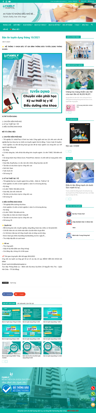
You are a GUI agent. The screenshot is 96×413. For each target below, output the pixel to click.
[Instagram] (6, 1)
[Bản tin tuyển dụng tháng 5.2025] (11, 330)
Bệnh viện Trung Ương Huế (81, 235)
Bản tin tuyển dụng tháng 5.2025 (10, 339)
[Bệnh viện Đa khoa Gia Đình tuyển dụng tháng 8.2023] (32, 347)
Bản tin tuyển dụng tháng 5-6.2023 (52, 356)
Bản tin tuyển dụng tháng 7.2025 (52, 322)
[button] (92, 25)
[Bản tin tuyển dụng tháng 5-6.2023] (52, 347)
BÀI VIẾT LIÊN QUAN (9, 303)
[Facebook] (3, 1)
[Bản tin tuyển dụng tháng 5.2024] (52, 330)
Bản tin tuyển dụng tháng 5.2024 (52, 339)
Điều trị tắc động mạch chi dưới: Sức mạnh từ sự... (79, 186)
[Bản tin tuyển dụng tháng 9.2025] (32, 313)
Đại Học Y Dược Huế (78, 214)
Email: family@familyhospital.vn (59, 1)
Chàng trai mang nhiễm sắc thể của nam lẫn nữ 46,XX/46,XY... (79, 93)
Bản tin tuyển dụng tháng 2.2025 (31, 339)
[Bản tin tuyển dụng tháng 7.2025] (52, 313)
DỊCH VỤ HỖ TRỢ (54, 25)
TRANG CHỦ (7, 25)
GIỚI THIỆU (16, 25)
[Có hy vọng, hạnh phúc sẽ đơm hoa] (70, 107)
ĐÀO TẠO (85, 25)
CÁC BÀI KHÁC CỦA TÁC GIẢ (25, 303)
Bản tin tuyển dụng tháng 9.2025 (31, 322)
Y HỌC (77, 25)
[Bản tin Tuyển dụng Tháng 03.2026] (11, 313)
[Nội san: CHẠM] (80, 133)
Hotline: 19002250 (72, 1)
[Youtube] (9, 1)
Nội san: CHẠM (72, 146)
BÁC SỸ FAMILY (67, 25)
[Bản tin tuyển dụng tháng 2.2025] (32, 330)
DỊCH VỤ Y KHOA (40, 25)
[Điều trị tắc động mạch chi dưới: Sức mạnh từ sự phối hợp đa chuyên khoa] (80, 172)
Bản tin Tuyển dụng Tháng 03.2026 (11, 322)
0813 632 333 (72, 411)
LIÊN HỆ (5, 29)
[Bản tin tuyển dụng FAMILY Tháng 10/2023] (11, 347)
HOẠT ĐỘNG (27, 25)
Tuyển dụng (13, 282)
